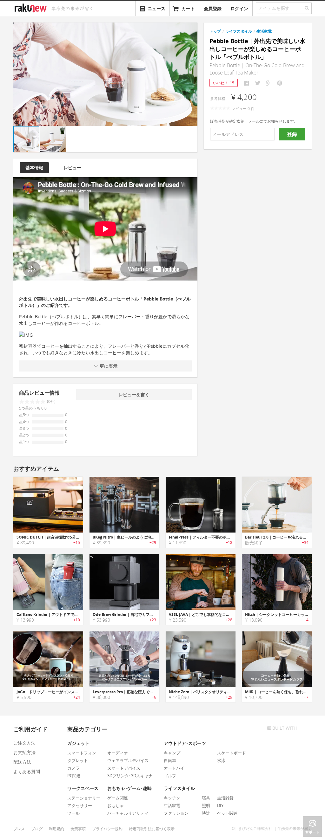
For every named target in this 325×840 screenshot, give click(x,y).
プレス (19, 828)
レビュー (72, 168)
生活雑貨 (225, 798)
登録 (292, 134)
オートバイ (174, 768)
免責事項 (78, 828)
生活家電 (264, 31)
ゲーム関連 (117, 798)
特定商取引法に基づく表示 (152, 828)
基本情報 (34, 168)
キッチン (172, 798)
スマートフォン (81, 753)
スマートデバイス (123, 768)
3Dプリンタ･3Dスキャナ (130, 776)
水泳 (221, 760)
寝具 (206, 798)
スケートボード (231, 753)
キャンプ (172, 753)
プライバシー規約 (107, 828)
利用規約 (56, 828)
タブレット (77, 760)
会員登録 (213, 8)
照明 (206, 805)
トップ (215, 31)
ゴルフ (170, 776)
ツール (73, 813)
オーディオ (117, 753)
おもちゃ (115, 805)
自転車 (170, 760)
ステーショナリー (83, 798)
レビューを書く (133, 394)
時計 (206, 813)
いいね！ (223, 83)
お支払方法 (24, 752)
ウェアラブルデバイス (128, 760)
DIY (220, 805)
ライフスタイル (238, 31)
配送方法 (22, 762)
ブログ (37, 828)
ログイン (239, 8)
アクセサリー (79, 805)
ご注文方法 (24, 743)
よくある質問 (26, 771)
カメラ (73, 768)
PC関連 (74, 776)
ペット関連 (227, 813)
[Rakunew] (31, 7)
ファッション (176, 813)
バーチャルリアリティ (128, 813)
